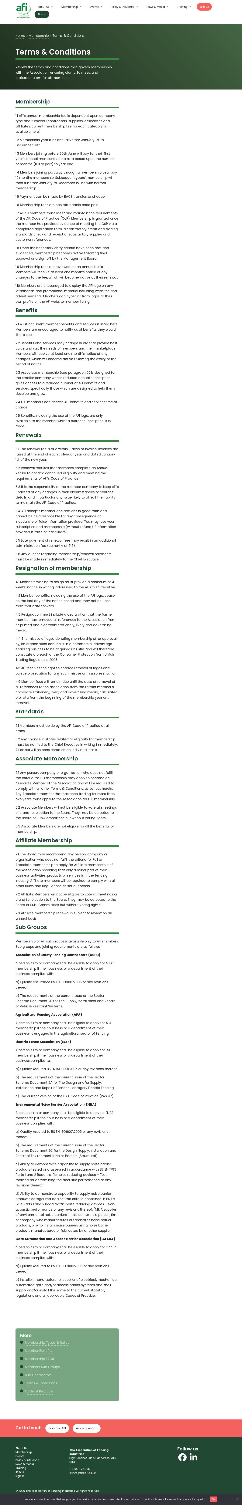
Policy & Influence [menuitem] (27, 1460)
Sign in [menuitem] (20, 1476)
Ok (213, 1499)
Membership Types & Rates (47, 1342)
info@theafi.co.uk (84, 1473)
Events (94, 7)
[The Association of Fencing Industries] (24, 10)
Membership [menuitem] (24, 1452)
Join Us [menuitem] (20, 1472)
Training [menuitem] (21, 1468)
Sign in (42, 14)
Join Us (204, 7)
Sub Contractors (38, 1375)
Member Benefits (39, 1350)
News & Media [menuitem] (25, 1464)
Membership (69, 7)
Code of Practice (39, 1391)
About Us (43, 7)
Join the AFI (57, 1428)
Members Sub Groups (42, 1367)
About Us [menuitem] (21, 1448)
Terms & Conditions (41, 1383)
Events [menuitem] (20, 1456)
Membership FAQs (39, 1359)
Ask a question (86, 1428)
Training (182, 7)
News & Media (156, 7)
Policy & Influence (122, 7)
